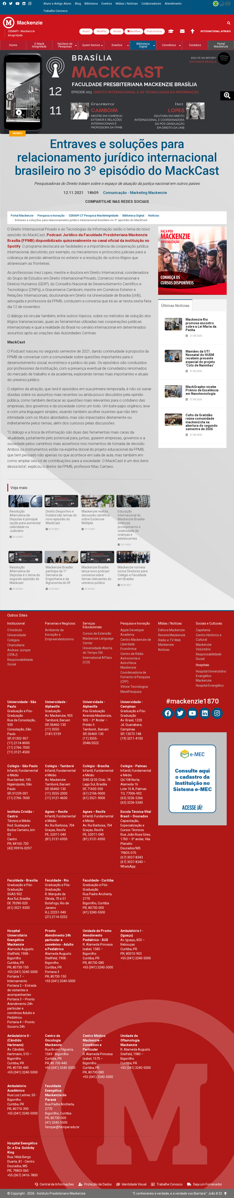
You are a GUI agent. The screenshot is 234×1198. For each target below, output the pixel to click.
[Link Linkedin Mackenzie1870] (24, 3)
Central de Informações (57, 1184)
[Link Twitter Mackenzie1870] (11, 3)
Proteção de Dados (98, 1184)
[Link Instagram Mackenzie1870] (29, 3)
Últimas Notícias (175, 305)
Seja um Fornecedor (207, 1184)
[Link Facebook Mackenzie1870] (4, 3)
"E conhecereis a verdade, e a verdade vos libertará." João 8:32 (178, 1193)
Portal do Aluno (154, 31)
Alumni (86, 31)
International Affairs (215, 31)
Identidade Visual (134, 1184)
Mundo (17, 133)
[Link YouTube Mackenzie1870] (17, 3)
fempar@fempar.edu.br (62, 1127)
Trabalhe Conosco (170, 1184)
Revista (117, 31)
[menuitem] (57, 3)
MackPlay (101, 31)
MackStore (135, 31)
